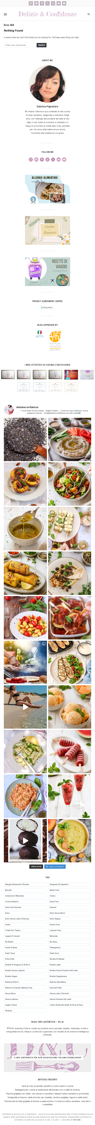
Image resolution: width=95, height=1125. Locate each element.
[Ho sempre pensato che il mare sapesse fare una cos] (25, 707)
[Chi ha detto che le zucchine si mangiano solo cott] (25, 751)
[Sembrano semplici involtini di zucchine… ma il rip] (69, 528)
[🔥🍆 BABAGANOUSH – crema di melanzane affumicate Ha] (69, 439)
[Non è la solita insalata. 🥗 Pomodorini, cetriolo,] (69, 484)
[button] (5, 14)
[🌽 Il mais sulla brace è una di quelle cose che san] (25, 573)
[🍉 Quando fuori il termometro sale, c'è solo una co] (69, 751)
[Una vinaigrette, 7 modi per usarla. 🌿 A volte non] (25, 528)
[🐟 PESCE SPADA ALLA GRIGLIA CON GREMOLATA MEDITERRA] (69, 573)
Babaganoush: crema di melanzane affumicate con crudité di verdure (47, 1090)
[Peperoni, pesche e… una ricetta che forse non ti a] (69, 840)
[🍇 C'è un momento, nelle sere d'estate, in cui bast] (69, 617)
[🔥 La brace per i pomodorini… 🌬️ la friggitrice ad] (25, 617)
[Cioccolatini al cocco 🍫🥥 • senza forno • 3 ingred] (25, 840)
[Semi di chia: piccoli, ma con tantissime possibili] (25, 439)
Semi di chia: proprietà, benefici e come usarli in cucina (47, 1086)
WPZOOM (77, 1120)
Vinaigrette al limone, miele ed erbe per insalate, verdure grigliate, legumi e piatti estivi (47, 1097)
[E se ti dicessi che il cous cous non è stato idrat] (25, 796)
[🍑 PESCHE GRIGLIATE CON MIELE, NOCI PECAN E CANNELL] (25, 484)
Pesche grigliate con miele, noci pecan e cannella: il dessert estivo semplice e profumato (47, 1093)
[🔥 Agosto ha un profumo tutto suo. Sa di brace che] (25, 662)
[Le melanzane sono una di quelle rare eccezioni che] (69, 662)
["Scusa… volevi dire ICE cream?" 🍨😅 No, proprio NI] (69, 707)
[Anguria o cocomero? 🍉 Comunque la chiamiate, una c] (69, 796)
